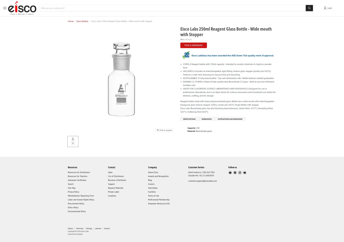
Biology (89, 228)
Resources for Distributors (79, 172)
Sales (110, 172)
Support (111, 184)
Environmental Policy (77, 211)
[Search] (309, 8)
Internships (152, 188)
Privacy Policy (73, 192)
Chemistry (79, 228)
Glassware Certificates (77, 180)
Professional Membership (158, 199)
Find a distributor (194, 45)
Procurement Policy (76, 203)
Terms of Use (153, 195)
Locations (112, 195)
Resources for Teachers (77, 176)
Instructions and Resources (230, 119)
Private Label (113, 192)
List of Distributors (116, 176)
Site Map (71, 188)
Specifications (189, 119)
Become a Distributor (117, 180)
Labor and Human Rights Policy (81, 199)
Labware (98, 228)
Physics (70, 228)
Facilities (152, 192)
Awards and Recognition (158, 176)
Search (71, 184)
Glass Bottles (82, 21)
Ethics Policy (73, 207)
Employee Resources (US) (159, 203)
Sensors (107, 228)
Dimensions (207, 119)
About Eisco (153, 172)
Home (70, 21)
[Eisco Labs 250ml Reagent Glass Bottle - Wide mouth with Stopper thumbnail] (73, 141)
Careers (151, 184)
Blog (150, 180)
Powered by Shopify (75, 234)
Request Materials (115, 188)
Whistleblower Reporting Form (81, 195)
